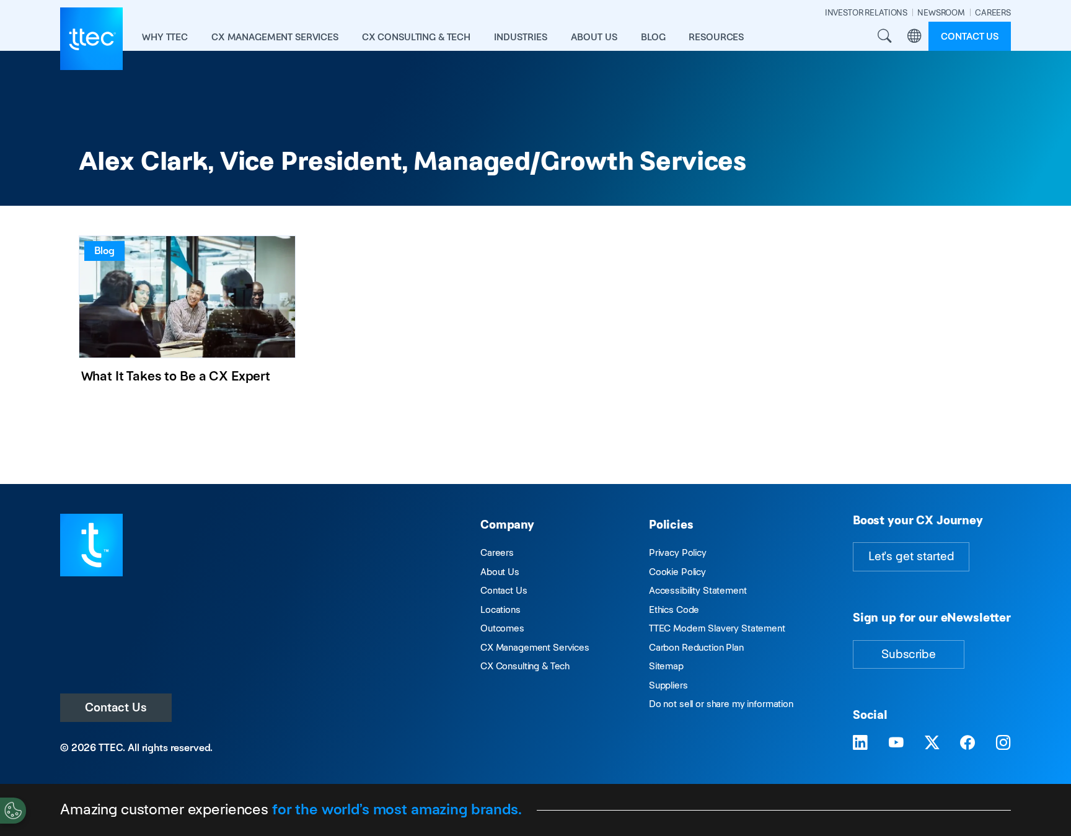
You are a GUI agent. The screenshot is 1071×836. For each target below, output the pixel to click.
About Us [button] (594, 37)
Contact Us (116, 707)
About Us (499, 572)
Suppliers (668, 685)
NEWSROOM (941, 12)
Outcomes (502, 628)
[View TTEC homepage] (91, 38)
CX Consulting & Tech (525, 666)
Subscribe (908, 654)
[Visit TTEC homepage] (91, 543)
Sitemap (666, 666)
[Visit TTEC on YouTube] (896, 744)
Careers (497, 552)
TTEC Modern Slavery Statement (717, 628)
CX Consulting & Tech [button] (416, 37)
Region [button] (914, 36)
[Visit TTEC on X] (932, 744)
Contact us (969, 36)
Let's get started (911, 556)
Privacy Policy (678, 552)
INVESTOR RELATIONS (866, 12)
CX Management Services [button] (274, 37)
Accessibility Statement (698, 590)
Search (884, 36)
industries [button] (520, 37)
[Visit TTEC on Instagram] (1003, 744)
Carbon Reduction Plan (696, 647)
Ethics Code (674, 609)
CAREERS (993, 12)
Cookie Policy (677, 572)
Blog (653, 37)
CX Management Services (534, 647)
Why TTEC (165, 37)
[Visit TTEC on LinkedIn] (860, 744)
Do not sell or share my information (721, 704)
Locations (500, 609)
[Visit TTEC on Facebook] (967, 744)
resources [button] (716, 37)
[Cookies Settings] (13, 811)
